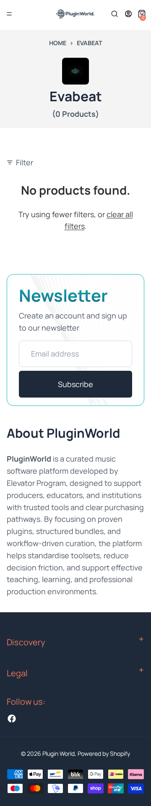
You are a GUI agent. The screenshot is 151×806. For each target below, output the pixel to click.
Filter (24, 162)
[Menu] (9, 13)
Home (57, 43)
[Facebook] (12, 719)
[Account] (128, 14)
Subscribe (75, 384)
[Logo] (75, 13)
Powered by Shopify (104, 753)
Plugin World (58, 753)
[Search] (114, 14)
